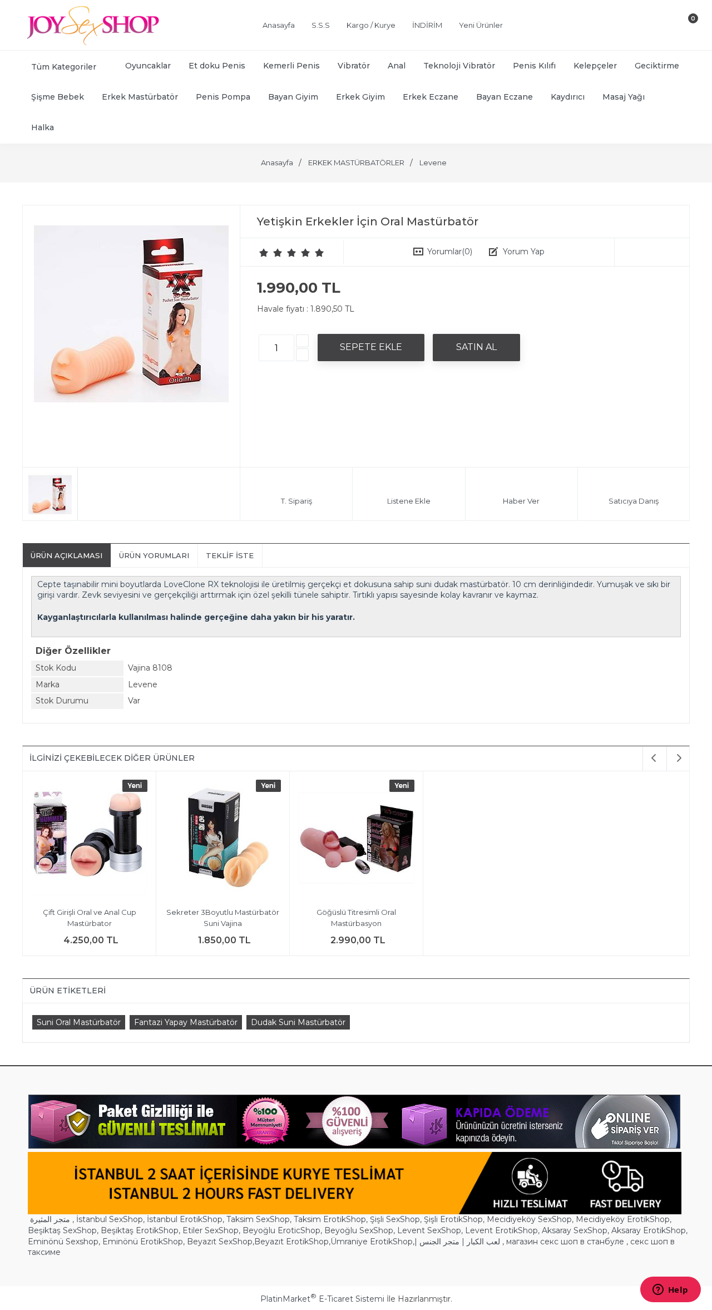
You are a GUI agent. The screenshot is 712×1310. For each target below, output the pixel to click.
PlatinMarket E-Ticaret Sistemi (322, 1299)
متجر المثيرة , (52, 1219)
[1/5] (264, 252)
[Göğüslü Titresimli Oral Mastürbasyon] (356, 839)
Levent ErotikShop (501, 1230)
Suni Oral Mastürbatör (79, 1022)
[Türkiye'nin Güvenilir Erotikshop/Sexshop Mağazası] (91, 43)
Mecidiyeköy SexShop (529, 1219)
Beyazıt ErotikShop (291, 1242)
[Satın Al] (476, 347)
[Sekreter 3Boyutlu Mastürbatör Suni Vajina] (223, 839)
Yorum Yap (524, 252)
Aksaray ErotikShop (648, 1230)
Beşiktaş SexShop (62, 1230)
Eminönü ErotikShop (142, 1242)
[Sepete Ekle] (371, 347)
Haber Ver (521, 500)
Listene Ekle (409, 500)
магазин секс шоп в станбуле (565, 1242)
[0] (684, 27)
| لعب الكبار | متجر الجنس (457, 1242)
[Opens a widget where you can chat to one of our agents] (670, 1290)
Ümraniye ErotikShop (371, 1242)
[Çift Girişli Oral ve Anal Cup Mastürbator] (89, 839)
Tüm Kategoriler (63, 67)
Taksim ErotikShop (330, 1219)
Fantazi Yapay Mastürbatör (186, 1022)
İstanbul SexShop (109, 1219)
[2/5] (271, 252)
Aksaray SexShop (574, 1230)
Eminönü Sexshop (63, 1242)
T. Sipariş (296, 500)
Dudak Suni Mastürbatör (298, 1022)
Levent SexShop (429, 1230)
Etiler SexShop (210, 1230)
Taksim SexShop (258, 1219)
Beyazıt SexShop (220, 1242)
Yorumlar (449, 252)
